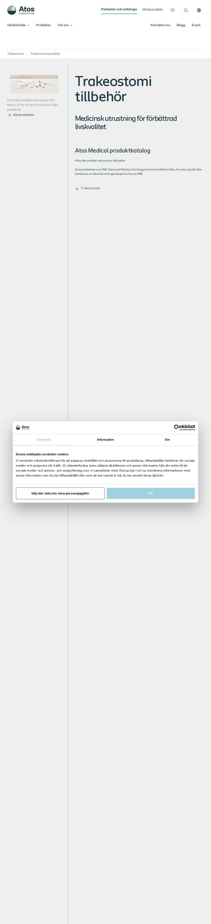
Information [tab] (105, 439)
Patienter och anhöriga (119, 9)
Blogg (181, 25)
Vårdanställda (152, 9)
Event (196, 25)
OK (150, 493)
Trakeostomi (15, 53)
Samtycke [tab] (44, 439)
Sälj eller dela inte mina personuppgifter (60, 493)
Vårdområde (16, 25)
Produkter (43, 25)
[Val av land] (199, 10)
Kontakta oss (160, 25)
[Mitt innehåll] (173, 10)
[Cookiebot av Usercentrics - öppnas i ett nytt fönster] (177, 427)
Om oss (63, 25)
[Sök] (186, 10)
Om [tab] (167, 439)
